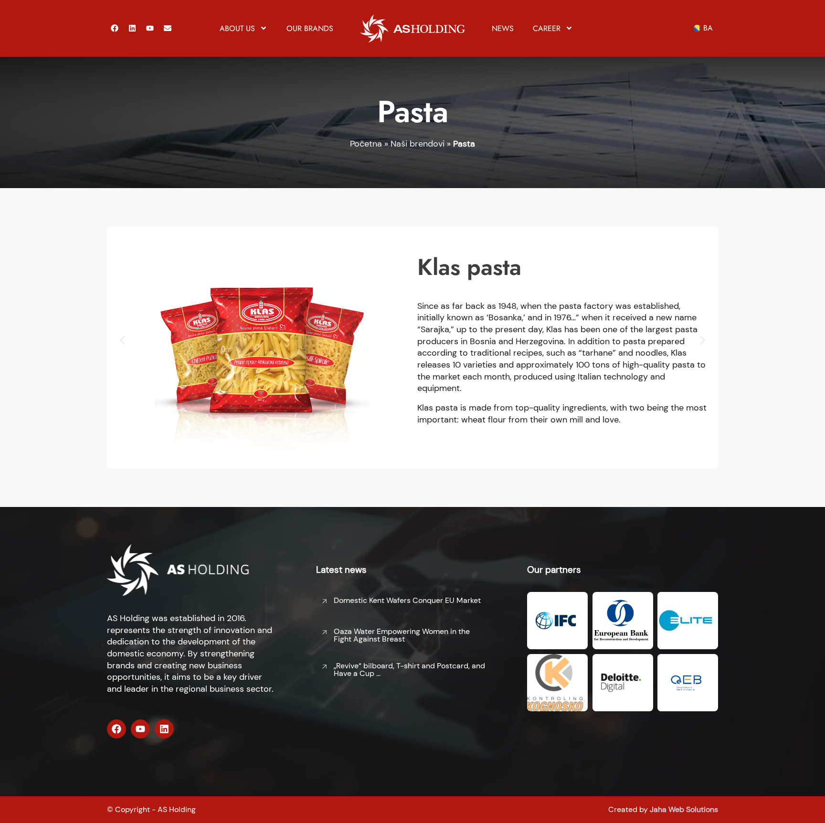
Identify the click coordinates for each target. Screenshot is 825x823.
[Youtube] (150, 28)
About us (237, 28)
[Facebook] (114, 28)
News (503, 28)
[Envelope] (167, 28)
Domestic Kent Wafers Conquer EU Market (407, 600)
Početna (366, 143)
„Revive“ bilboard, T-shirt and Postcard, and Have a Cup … (409, 669)
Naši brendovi (417, 143)
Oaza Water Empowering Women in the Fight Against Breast (402, 635)
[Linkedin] (132, 28)
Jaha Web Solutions (684, 809)
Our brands (309, 28)
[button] (122, 341)
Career (547, 28)
